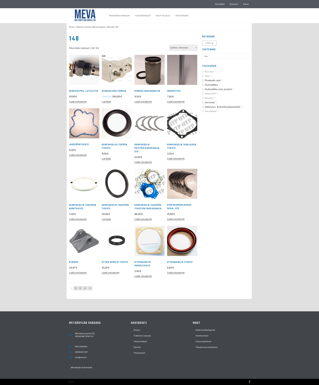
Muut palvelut (163, 16)
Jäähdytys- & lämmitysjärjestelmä (222, 107)
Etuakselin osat (213, 80)
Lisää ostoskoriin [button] (78, 101)
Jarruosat (210, 102)
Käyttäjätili (220, 4)
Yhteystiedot (182, 16)
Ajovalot (209, 71)
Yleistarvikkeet (143, 16)
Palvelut (137, 347)
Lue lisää (106, 101)
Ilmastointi (210, 93)
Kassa (246, 4)
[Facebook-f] (249, 381)
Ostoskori (234, 4)
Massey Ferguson (99, 27)
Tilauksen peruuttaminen (206, 347)
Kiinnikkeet (210, 111)
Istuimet (209, 98)
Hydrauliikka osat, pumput (218, 89)
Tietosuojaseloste (203, 341)
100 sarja (110, 27)
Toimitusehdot (201, 336)
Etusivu (72, 27)
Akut (207, 76)
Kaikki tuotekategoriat (205, 330)
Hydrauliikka (211, 85)
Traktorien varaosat (119, 16)
